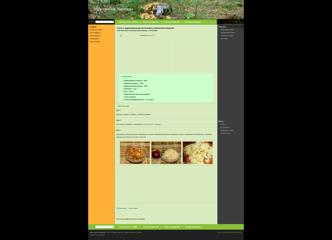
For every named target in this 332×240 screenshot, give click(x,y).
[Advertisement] (101, 84)
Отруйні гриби (94, 38)
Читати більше (133, 208)
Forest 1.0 (220, 232)
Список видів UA (151, 22)
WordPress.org (225, 133)
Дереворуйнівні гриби (228, 32)
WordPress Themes (135, 232)
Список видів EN (171, 22)
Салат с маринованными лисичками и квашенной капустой (145, 28)
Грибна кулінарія (192, 22)
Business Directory (236, 232)
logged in (128, 219)
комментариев (227, 130)
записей (225, 127)
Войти (223, 124)
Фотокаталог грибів (128, 22)
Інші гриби (224, 38)
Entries (92, 235)
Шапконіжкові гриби (227, 29)
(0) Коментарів (121, 208)
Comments (101, 235)
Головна (237, 2)
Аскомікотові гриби (227, 35)
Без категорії (131, 30)
